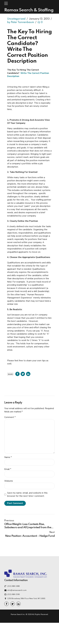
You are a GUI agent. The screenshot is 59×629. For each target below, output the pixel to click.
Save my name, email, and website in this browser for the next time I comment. (27, 494)
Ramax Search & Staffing (28, 10)
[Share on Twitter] (23, 374)
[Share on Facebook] (17, 374)
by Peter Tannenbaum (20, 22)
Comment (10, 417)
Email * (7, 469)
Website (8, 481)
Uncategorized (16, 19)
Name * (8, 457)
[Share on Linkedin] (28, 374)
